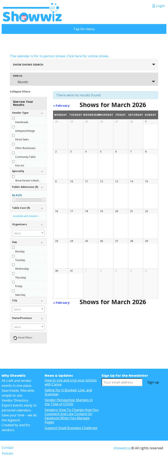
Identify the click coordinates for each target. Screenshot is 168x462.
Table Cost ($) (21, 208)
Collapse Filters (20, 91)
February (61, 105)
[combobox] (28, 233)
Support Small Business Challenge (71, 428)
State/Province (22, 318)
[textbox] (28, 233)
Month (23, 82)
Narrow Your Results (23, 103)
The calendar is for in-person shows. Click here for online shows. (59, 56)
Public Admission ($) (25, 187)
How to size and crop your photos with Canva (71, 382)
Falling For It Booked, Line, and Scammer (68, 392)
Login (160, 5)
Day (14, 242)
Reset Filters (25, 337)
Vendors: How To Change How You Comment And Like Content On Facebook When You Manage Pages (71, 416)
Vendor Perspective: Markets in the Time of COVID (69, 402)
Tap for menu (84, 29)
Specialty (18, 171)
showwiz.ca (122, 448)
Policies (7, 453)
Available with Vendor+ (26, 216)
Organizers (19, 224)
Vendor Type (20, 112)
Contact (8, 447)
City (14, 300)
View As (17, 76)
